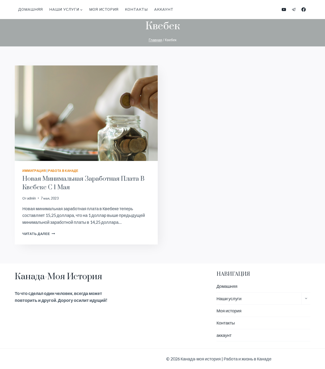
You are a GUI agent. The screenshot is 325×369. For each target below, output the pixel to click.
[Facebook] (303, 9)
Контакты (136, 9)
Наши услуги (229, 298)
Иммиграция (34, 171)
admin (31, 198)
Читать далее (38, 234)
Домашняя (30, 9)
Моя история (103, 9)
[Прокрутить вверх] (313, 349)
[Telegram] (294, 9)
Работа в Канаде (63, 171)
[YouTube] (284, 9)
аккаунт (163, 9)
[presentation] (86, 113)
